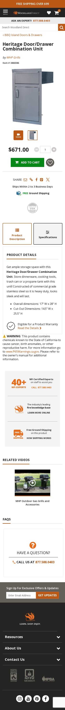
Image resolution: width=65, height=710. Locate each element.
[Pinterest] (37, 699)
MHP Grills (13, 57)
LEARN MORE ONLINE (39, 412)
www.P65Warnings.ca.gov (22, 351)
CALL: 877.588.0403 (41, 387)
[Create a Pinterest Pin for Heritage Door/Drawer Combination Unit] (42, 179)
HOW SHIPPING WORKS (39, 438)
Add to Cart (30, 162)
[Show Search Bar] (60, 20)
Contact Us (15, 659)
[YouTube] (29, 699)
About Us (13, 648)
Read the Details (29, 328)
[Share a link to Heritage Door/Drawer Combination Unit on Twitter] (48, 179)
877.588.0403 (44, 562)
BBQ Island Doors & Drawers (23, 35)
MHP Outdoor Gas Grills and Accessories (32, 502)
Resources (14, 636)
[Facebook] (45, 699)
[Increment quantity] (54, 149)
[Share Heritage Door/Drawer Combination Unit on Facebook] (36, 179)
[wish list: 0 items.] (49, 12)
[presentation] (32, 135)
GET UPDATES (47, 595)
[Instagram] (20, 699)
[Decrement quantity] (36, 149)
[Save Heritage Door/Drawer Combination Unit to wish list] (50, 162)
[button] (25, 179)
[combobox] (32, 27)
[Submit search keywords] (61, 27)
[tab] (17, 233)
